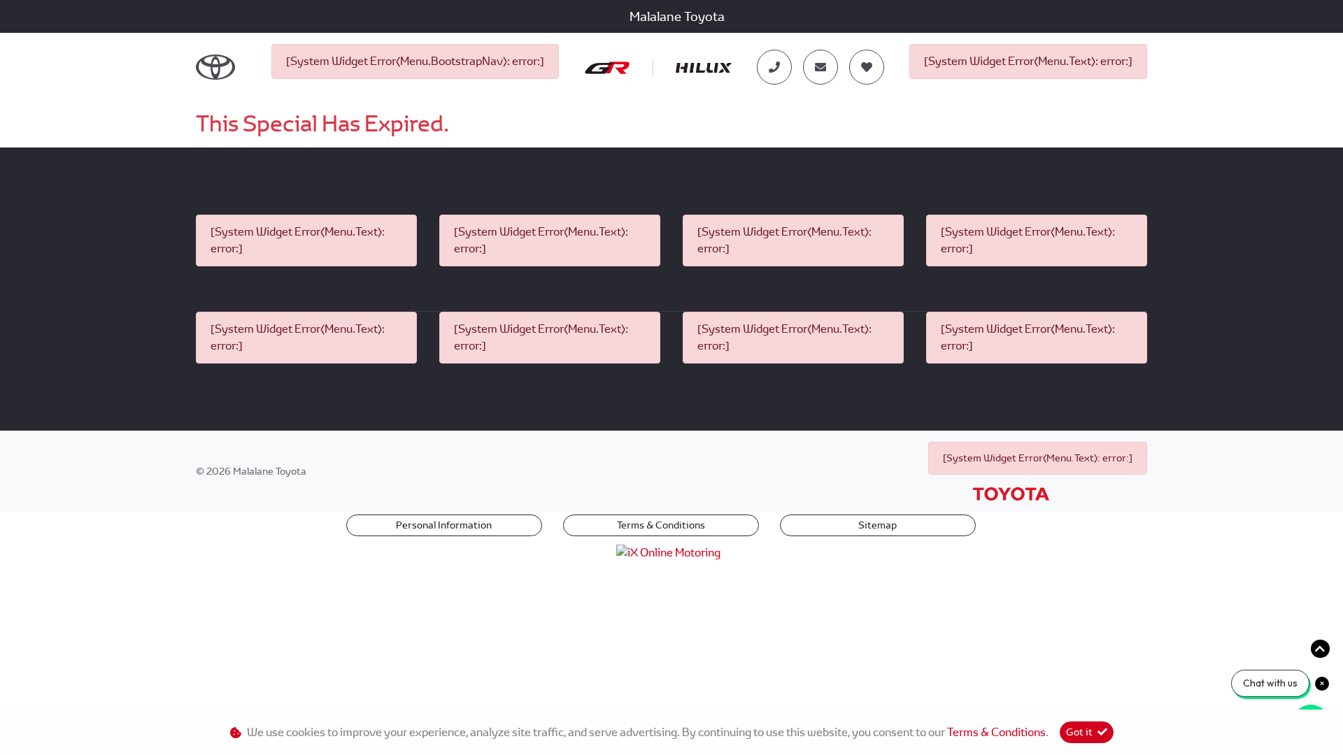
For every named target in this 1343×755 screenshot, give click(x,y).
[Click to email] (820, 67)
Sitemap (877, 525)
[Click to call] (774, 67)
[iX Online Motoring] (671, 552)
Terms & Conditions (661, 525)
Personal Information (444, 525)
